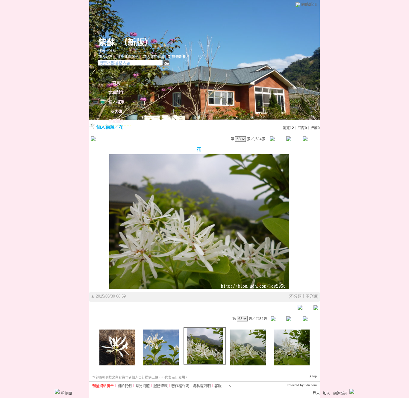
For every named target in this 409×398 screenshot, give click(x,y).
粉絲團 (66, 393)
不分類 (296, 296)
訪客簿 (116, 111)
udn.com (311, 385)
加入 (326, 393)
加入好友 (105, 57)
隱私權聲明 (202, 386)
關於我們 (124, 386)
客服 (218, 386)
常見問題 (142, 386)
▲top (313, 376)
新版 (136, 42)
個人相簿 (116, 102)
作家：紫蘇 (107, 51)
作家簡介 (116, 121)
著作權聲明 (180, 386)
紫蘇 (106, 42)
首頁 (116, 82)
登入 (316, 393)
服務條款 (160, 386)
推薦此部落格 (128, 57)
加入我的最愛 (154, 57)
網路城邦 (309, 4)
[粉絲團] (57, 391)
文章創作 (116, 92)
